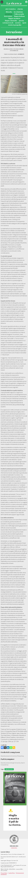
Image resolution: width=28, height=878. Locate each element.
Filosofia (9, 12)
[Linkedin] (8, 747)
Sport (24, 23)
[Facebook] (2, 747)
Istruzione (9, 14)
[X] (5, 747)
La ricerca (14, 4)
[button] (2, 2)
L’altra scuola (19, 14)
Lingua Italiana (19, 16)
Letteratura (8, 16)
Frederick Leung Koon (9, 49)
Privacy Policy (4, 873)
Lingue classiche (11, 21)
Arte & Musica (10, 9)
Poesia (21, 21)
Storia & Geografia (14, 25)
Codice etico (14, 847)
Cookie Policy (11, 873)
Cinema (20, 9)
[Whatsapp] (11, 747)
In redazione (18, 12)
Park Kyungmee (19, 49)
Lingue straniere (14, 18)
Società (17, 23)
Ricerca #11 (9, 769)
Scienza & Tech (8, 23)
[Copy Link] (14, 747)
